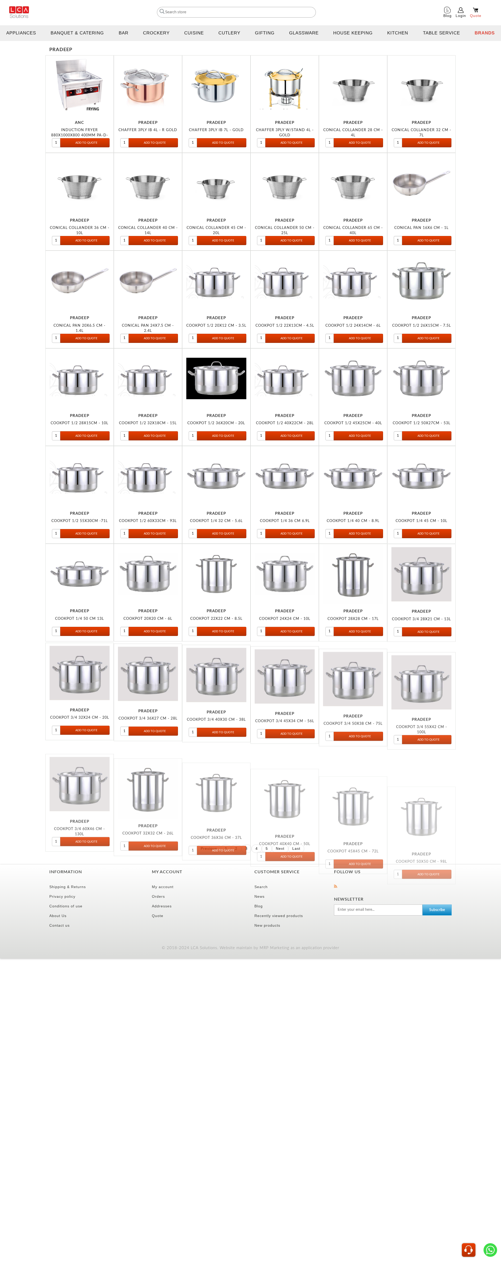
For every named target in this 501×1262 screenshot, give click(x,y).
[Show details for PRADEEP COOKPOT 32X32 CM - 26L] (148, 769)
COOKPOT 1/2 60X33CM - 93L (148, 521)
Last (296, 848)
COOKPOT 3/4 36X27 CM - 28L (147, 716)
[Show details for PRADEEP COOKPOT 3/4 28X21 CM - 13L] (421, 574)
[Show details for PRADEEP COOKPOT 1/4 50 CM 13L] (80, 574)
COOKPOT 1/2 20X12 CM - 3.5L (216, 325)
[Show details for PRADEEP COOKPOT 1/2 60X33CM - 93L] (148, 476)
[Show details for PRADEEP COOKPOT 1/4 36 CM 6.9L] (285, 476)
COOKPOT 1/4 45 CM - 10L (421, 521)
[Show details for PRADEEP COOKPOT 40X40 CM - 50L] (285, 769)
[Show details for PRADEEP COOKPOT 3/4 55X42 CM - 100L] (421, 672)
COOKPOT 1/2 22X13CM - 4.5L (284, 325)
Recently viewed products (278, 916)
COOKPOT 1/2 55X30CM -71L (79, 521)
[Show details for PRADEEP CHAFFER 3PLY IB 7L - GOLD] (216, 86)
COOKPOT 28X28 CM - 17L (353, 619)
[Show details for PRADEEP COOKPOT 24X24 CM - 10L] (285, 574)
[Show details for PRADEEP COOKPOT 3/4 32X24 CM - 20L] (80, 672)
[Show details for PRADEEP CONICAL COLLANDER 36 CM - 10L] (80, 183)
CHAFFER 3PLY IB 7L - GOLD (216, 130)
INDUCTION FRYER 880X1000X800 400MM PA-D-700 (79, 135)
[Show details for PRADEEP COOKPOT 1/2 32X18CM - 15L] (148, 379)
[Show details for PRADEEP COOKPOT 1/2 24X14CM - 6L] (353, 281)
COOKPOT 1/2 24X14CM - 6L (353, 325)
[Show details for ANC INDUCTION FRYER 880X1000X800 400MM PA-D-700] (80, 86)
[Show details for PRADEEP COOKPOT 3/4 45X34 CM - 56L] (285, 672)
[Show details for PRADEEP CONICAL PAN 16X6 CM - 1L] (421, 183)
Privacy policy (62, 896)
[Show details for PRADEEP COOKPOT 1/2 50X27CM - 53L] (421, 379)
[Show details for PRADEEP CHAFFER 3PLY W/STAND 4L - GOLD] (285, 86)
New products (267, 925)
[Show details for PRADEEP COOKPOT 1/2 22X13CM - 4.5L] (285, 281)
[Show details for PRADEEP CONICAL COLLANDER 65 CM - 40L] (353, 183)
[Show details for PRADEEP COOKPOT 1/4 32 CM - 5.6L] (216, 476)
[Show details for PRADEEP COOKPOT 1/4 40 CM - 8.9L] (353, 476)
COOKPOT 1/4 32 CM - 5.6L (216, 521)
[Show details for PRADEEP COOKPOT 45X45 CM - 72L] (353, 769)
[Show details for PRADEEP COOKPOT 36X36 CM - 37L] (216, 769)
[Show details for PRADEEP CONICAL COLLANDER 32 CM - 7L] (421, 86)
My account (163, 887)
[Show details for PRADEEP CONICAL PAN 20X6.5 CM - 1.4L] (80, 281)
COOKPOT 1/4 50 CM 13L (79, 619)
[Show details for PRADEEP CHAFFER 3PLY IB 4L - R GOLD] (148, 86)
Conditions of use (65, 906)
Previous (209, 848)
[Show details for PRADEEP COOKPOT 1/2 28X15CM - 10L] (80, 379)
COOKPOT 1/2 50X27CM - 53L (421, 423)
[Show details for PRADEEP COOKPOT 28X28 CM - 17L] (353, 574)
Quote (157, 916)
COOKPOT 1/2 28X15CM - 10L (79, 423)
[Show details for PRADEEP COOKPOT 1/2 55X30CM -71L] (80, 476)
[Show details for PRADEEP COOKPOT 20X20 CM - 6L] (148, 574)
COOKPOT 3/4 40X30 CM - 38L (216, 716)
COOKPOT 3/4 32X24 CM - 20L (79, 716)
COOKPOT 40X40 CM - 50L (284, 814)
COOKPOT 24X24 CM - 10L (284, 619)
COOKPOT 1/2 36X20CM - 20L (216, 423)
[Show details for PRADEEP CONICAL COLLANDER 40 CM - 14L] (148, 183)
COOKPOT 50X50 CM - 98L (421, 814)
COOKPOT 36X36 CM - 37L (216, 814)
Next (280, 848)
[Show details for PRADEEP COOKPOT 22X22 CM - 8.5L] (216, 574)
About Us (58, 916)
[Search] (161, 11)
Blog (258, 906)
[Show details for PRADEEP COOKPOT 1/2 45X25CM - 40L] (353, 379)
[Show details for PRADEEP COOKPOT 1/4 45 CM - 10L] (421, 476)
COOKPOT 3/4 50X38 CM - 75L (353, 716)
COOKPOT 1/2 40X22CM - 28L (285, 423)
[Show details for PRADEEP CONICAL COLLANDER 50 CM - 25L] (285, 183)
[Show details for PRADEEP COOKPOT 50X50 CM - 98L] (421, 769)
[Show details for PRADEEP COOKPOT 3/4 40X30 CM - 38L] (216, 672)
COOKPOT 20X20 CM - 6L (147, 619)
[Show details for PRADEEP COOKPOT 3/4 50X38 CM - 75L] (353, 672)
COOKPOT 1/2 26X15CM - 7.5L (421, 325)
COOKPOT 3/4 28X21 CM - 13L (421, 619)
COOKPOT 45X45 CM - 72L (353, 814)
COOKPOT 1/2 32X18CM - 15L (148, 423)
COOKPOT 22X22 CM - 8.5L (216, 619)
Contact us (59, 925)
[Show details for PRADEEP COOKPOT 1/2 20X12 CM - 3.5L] (216, 281)
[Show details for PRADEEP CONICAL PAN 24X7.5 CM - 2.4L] (148, 281)
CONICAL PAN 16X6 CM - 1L (421, 228)
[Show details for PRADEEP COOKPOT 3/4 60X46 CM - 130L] (80, 769)
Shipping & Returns (67, 887)
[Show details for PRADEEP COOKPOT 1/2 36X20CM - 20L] (216, 379)
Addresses (162, 906)
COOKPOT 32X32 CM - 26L (148, 814)
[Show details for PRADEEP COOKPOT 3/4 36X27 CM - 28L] (148, 672)
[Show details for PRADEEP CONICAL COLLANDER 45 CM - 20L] (216, 183)
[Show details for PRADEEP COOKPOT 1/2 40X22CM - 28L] (285, 379)
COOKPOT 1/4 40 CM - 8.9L (353, 521)
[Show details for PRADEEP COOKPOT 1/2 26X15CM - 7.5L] (421, 281)
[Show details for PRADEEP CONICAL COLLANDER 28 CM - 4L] (353, 86)
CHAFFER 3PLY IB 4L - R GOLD (147, 130)
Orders (158, 896)
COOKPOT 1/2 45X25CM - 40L (353, 423)
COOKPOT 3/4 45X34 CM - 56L (284, 716)
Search (261, 887)
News (259, 896)
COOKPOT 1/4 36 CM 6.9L (285, 521)
